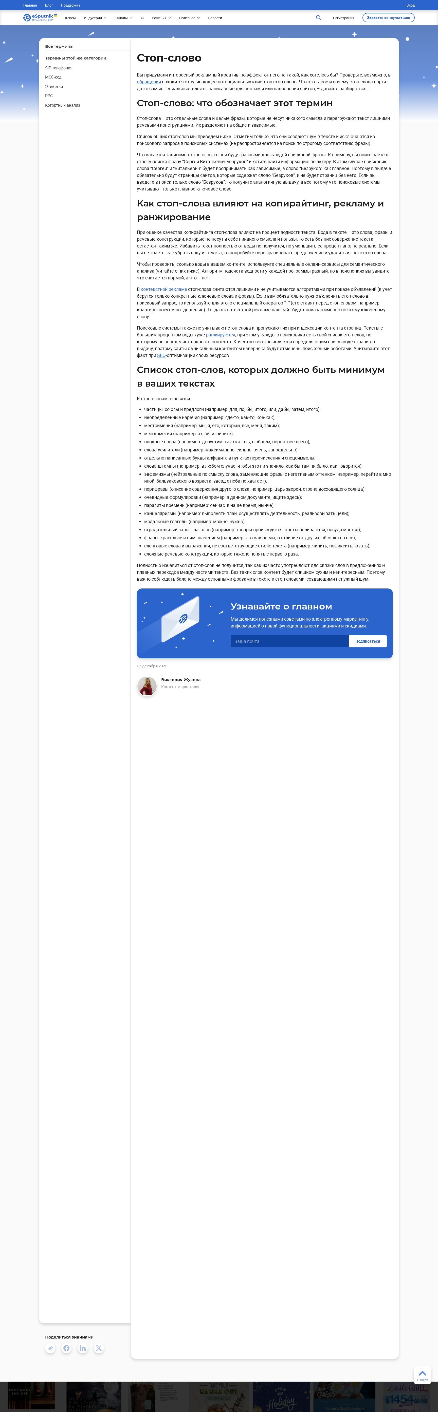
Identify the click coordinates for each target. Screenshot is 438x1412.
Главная (30, 5)
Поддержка (70, 5)
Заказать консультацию (388, 17)
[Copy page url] (50, 1348)
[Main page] (40, 18)
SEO (161, 355)
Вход (411, 5)
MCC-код (53, 77)
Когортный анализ (62, 105)
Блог (49, 5)
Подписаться (367, 641)
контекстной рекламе (164, 289)
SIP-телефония (58, 68)
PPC (49, 96)
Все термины (59, 47)
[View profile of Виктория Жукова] (147, 686)
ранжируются (220, 335)
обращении (149, 82)
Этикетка (54, 86)
